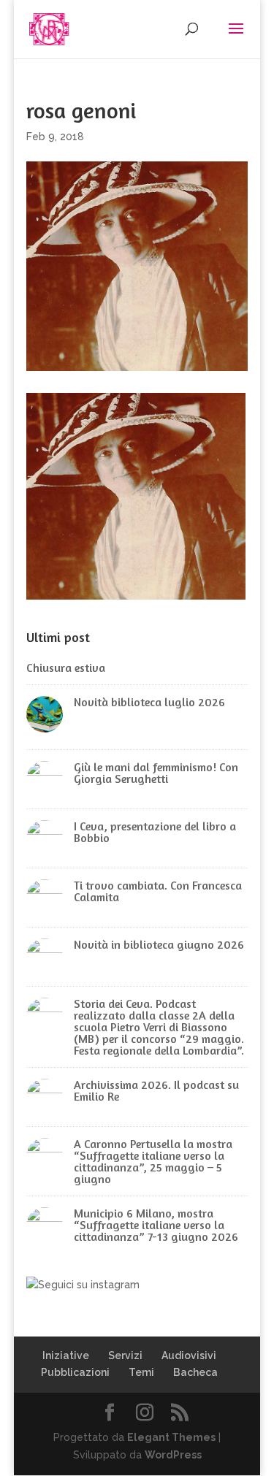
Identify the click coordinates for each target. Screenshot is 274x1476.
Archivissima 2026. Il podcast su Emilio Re (156, 1090)
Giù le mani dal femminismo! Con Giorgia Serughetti (156, 773)
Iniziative (65, 1355)
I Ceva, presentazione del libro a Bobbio (155, 832)
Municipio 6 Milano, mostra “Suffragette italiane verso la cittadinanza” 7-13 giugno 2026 (156, 1225)
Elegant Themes (171, 1437)
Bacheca (195, 1372)
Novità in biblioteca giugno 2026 (159, 944)
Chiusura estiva (65, 667)
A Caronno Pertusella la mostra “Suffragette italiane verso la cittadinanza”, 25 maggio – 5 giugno (153, 1161)
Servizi (125, 1355)
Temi (141, 1372)
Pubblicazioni (75, 1372)
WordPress (173, 1455)
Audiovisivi (188, 1355)
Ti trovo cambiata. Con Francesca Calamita (158, 891)
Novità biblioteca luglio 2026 (149, 702)
